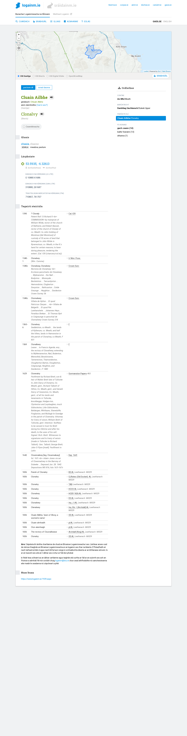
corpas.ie (124, 5)
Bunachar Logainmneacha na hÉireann (32, 14)
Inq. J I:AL (73, 502)
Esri (159, 71)
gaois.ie (168, 5)
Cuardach (23, 21)
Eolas (87, 21)
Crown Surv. (74, 266)
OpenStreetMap (75, 76)
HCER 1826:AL (75, 493)
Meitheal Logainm (61, 14)
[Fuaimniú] (51, 97)
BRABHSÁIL (162, 76)
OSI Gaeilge (25, 76)
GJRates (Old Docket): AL (80, 476)
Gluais (56, 21)
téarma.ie (112, 5)
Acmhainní (72, 21)
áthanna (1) (122, 135)
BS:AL (71, 472)
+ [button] (19, 34)
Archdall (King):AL (76, 532)
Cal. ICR (72, 213)
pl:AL (71, 522)
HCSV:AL (73, 489)
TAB (70, 484)
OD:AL (71, 515)
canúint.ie (157, 5)
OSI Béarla (40, 76)
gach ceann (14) (125, 128)
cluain (25, 143)
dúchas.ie (145, 5)
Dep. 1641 (73, 455)
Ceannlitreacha (32, 126)
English (167, 21)
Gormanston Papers (78, 373)
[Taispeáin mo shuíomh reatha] (19, 48)
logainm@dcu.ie (62, 560)
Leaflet (146, 71)
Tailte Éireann (166, 71)
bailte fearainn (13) (125, 132)
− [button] (19, 38)
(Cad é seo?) (42, 105)
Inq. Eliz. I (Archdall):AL (79, 507)
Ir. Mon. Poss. (75, 258)
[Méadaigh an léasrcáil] (19, 43)
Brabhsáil (41, 21)
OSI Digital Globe (56, 76)
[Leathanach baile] (27, 6)
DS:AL (71, 498)
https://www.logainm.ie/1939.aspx (36, 579)
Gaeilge (157, 21)
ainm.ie (135, 5)
